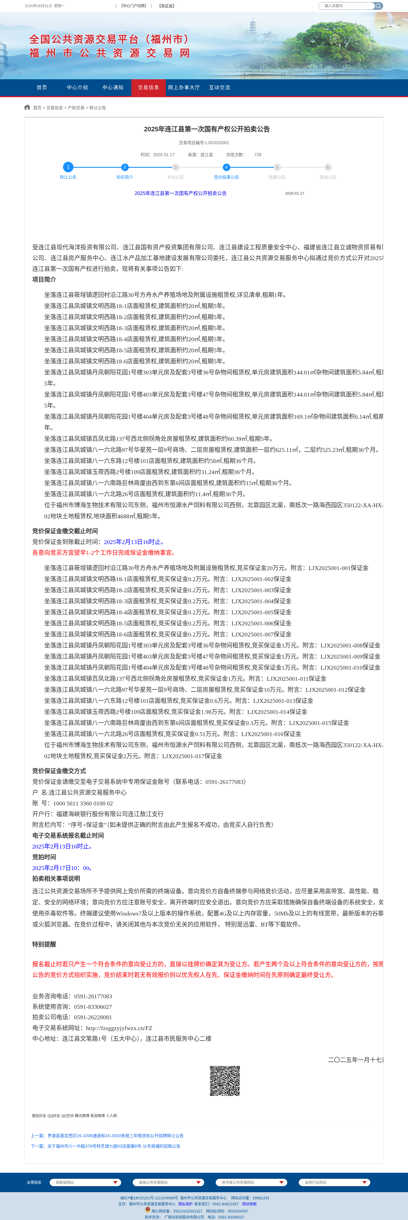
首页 (37, 107)
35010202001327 (188, 1211)
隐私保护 (185, 1204)
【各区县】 (167, 6)
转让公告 (97, 107)
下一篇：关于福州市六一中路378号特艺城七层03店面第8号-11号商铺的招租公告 (105, 1146)
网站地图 (249, 1204)
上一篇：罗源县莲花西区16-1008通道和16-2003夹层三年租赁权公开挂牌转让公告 (107, 1135)
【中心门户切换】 (133, 6)
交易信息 (54, 107)
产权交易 (76, 107)
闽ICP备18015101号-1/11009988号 (149, 1198)
